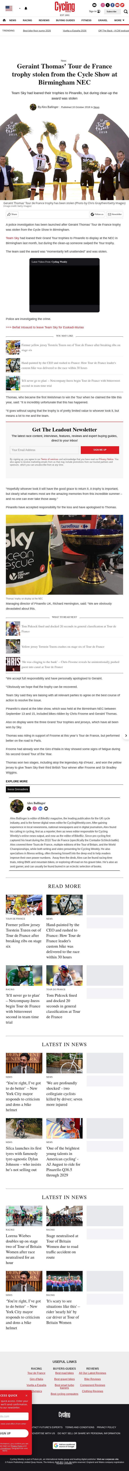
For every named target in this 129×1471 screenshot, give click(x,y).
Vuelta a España (36, 1385)
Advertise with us (43, 1433)
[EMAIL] (47, 808)
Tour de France (36, 1373)
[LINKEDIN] (41, 808)
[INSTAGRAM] (35, 808)
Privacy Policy (17, 1446)
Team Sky (12, 238)
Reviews (44, 20)
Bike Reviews (92, 1379)
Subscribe (111, 11)
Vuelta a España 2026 (74, 30)
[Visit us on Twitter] (108, 5)
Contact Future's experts (45, 1427)
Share (14, 214)
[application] (64, 285)
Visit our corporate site (108, 1459)
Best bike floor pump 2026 (37, 30)
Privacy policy (106, 1427)
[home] (4, 20)
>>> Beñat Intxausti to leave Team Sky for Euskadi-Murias (45, 327)
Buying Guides (65, 20)
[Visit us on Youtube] (117, 5)
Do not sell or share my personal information (89, 1433)
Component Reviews (92, 1385)
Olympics (36, 1391)
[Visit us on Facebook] (113, 5)
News (12, 20)
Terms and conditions (79, 1427)
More (118, 20)
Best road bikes (64, 1373)
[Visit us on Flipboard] (122, 5)
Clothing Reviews (92, 1391)
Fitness (86, 20)
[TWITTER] (30, 808)
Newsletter (117, 214)
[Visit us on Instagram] (103, 5)
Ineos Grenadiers (18, 789)
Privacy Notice (106, 459)
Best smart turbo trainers (64, 1386)
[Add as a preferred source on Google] (64, 1445)
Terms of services (50, 459)
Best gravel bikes (64, 1379)
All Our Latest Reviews (92, 1373)
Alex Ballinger (49, 107)
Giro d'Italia (36, 1379)
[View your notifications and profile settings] (26, 8)
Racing (27, 20)
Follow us (99, 214)
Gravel (103, 20)
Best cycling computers (64, 1393)
